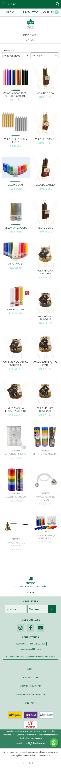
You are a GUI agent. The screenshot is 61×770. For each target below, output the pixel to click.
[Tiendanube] (30, 744)
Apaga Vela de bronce (16, 544)
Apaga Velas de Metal (45, 498)
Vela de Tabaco (45, 138)
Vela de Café (45, 227)
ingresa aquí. (52, 735)
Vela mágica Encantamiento (15, 409)
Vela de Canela (45, 184)
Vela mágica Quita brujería (15, 364)
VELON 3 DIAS (16, 184)
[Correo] (40, 628)
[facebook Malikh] (30, 628)
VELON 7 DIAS (16, 264)
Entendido (30, 762)
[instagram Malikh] (20, 628)
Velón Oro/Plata (16, 227)
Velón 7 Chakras (15, 496)
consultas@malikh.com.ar (30, 649)
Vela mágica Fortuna (45, 272)
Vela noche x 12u (16, 453)
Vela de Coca (45, 93)
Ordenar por (8, 50)
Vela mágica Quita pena (45, 364)
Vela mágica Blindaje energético (45, 318)
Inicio (26, 35)
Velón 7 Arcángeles (45, 453)
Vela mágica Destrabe (45, 409)
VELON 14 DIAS (15, 309)
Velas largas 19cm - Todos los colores (15, 94)
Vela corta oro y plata (15, 140)
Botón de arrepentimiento (31, 738)
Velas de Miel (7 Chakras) (45, 537)
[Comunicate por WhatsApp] (54, 742)
